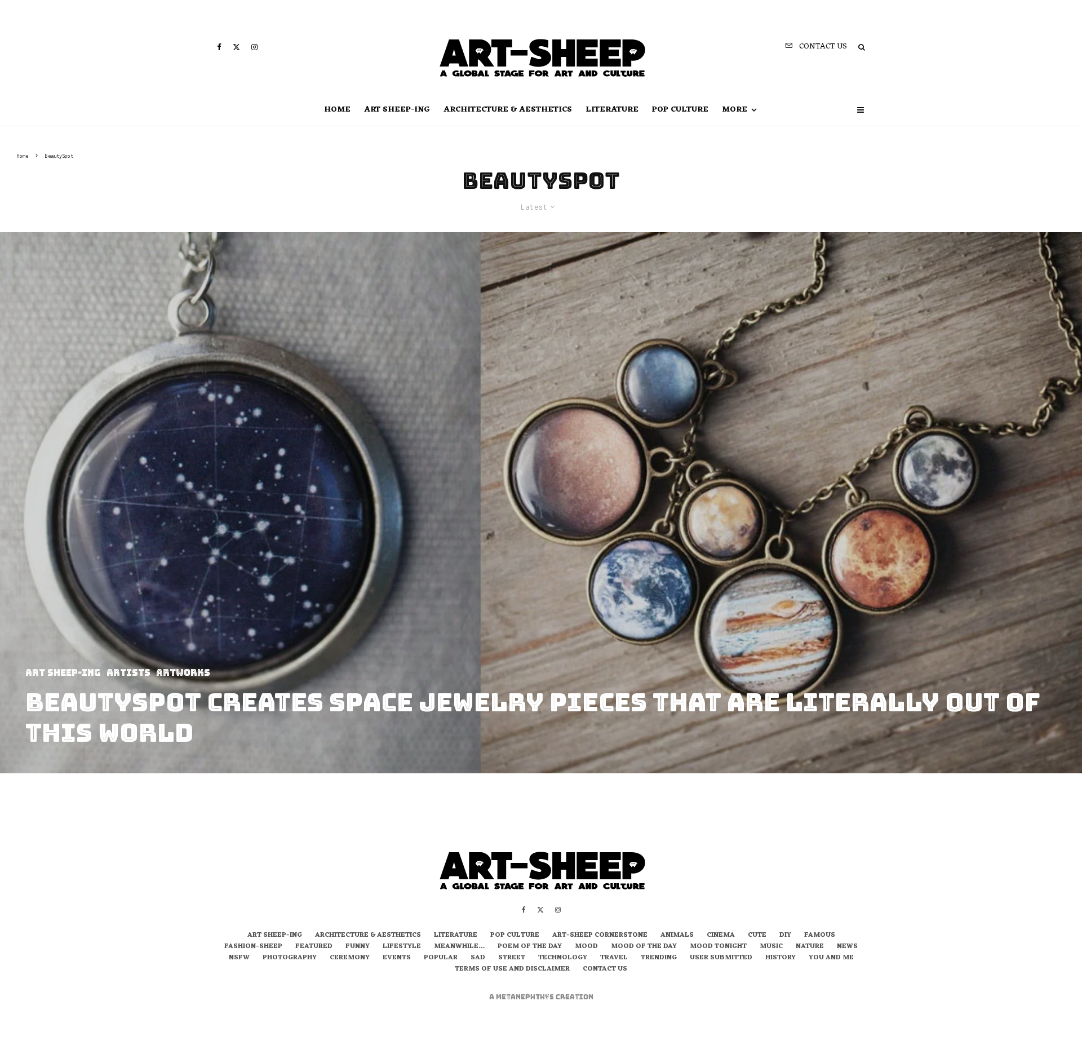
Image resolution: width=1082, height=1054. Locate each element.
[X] (236, 47)
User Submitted (721, 958)
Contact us (605, 969)
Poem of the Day (530, 947)
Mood (586, 947)
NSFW (239, 958)
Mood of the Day (644, 947)
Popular (441, 958)
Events (397, 958)
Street (511, 958)
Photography (290, 958)
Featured (313, 947)
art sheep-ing (397, 110)
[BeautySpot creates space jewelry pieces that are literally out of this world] (541, 502)
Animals (677, 935)
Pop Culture (680, 110)
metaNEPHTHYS (526, 997)
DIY (785, 935)
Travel (614, 958)
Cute (757, 935)
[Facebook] (219, 47)
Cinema (721, 935)
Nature (810, 947)
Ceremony (350, 958)
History (780, 958)
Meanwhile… (459, 947)
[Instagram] (254, 47)
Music (771, 947)
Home (337, 110)
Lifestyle (402, 947)
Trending (659, 958)
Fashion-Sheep (253, 947)
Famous (819, 935)
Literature (612, 110)
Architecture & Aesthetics (508, 110)
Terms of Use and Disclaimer (512, 969)
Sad (478, 958)
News (847, 947)
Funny (357, 947)
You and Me (831, 958)
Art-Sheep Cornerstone (600, 935)
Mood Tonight (718, 947)
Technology (562, 958)
